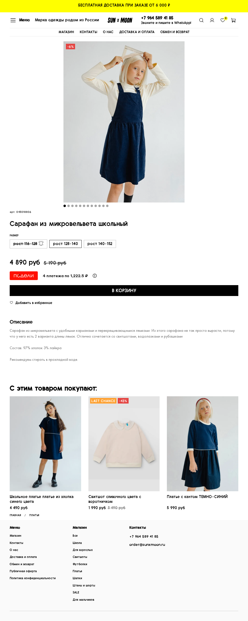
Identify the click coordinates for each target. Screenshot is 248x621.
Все (75, 535)
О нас (14, 550)
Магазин (15, 535)
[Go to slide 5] (80, 206)
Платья (77, 571)
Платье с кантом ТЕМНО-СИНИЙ (197, 497)
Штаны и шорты (84, 585)
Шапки (77, 578)
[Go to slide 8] (92, 206)
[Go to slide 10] (99, 206)
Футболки (80, 564)
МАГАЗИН (66, 32)
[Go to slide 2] (68, 206)
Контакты (16, 543)
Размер (14, 235)
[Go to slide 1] (64, 206)
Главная (15, 515)
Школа (77, 543)
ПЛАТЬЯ (34, 515)
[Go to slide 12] (107, 206)
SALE (76, 592)
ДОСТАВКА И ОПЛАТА (137, 32)
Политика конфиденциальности (33, 578)
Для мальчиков (83, 599)
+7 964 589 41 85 (143, 536)
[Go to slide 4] (76, 206)
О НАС (108, 32)
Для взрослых (83, 550)
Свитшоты (80, 557)
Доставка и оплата (23, 557)
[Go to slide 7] (88, 206)
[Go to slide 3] (72, 206)
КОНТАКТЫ (88, 32)
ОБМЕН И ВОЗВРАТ (175, 32)
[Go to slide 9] (95, 206)
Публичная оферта (23, 571)
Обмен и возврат (22, 564)
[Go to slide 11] (103, 206)
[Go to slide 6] (84, 206)
